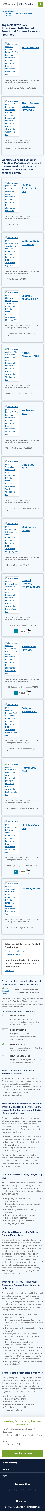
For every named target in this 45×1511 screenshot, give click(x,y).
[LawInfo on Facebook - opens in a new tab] (12, 1489)
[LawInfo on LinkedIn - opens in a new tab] (33, 1489)
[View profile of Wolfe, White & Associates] (12, 251)
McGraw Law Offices (29, 529)
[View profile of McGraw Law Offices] (12, 537)
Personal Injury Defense (15, 951)
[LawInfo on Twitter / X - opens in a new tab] (19, 1489)
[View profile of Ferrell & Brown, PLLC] (12, 59)
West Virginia (8, 15)
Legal (4, 1476)
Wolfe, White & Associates (30, 243)
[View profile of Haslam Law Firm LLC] (12, 658)
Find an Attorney (9, 1462)
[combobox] (22, 1435)
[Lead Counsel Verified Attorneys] (7, 991)
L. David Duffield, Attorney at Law (31, 583)
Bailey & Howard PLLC (29, 710)
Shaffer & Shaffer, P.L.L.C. (30, 297)
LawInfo (5, 1469)
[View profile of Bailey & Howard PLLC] (12, 719)
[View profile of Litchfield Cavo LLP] (12, 836)
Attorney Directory (8, 11)
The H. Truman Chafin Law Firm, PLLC (30, 106)
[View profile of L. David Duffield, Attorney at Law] (12, 595)
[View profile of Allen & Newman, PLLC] (12, 364)
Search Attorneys (22, 1453)
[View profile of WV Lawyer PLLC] (12, 420)
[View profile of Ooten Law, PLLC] (12, 477)
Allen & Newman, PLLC (30, 354)
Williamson (9, 970)
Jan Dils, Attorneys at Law (29, 188)
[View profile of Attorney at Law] (12, 898)
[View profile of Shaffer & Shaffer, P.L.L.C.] (12, 306)
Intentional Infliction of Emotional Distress (18, 13)
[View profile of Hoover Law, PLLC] (12, 779)
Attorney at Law (31, 888)
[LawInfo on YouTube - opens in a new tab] (26, 1489)
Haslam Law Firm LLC (29, 648)
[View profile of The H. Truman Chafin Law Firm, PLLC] (12, 117)
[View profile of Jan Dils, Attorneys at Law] (12, 196)
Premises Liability (12, 954)
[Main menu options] (10, 4)
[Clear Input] (40, 1435)
